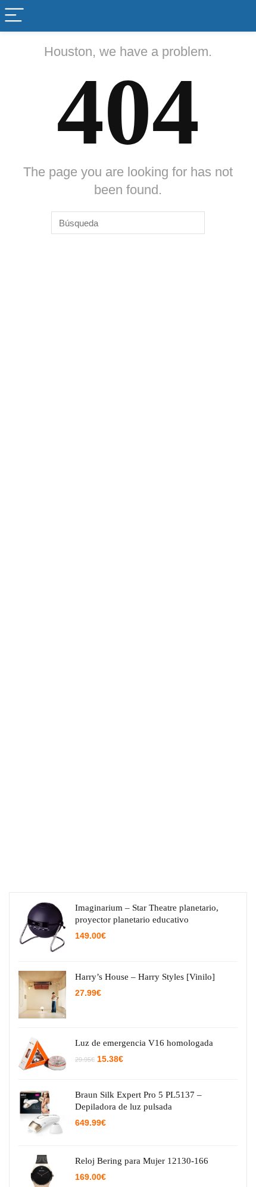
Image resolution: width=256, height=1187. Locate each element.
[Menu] (14, 16)
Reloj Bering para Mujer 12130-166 (141, 1161)
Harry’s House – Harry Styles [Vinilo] (145, 977)
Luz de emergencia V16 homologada (144, 1043)
